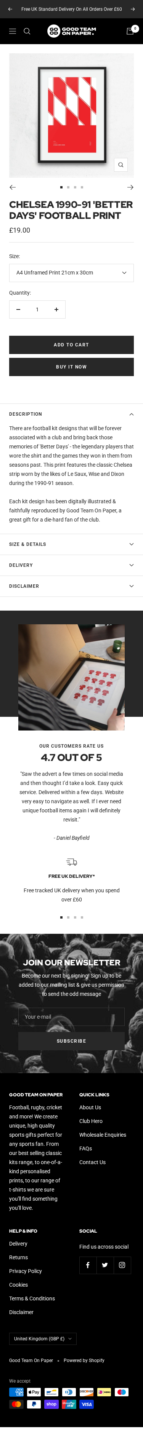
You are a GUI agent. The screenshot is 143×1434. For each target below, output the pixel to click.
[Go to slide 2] (68, 187)
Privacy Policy (25, 1271)
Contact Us (92, 1162)
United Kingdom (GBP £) (39, 1338)
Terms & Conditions (32, 1298)
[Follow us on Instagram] (122, 1265)
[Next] (130, 187)
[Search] (27, 31)
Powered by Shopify (84, 1360)
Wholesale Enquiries (102, 1135)
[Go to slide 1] (61, 187)
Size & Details (27, 544)
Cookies (18, 1285)
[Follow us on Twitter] (105, 1265)
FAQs (85, 1148)
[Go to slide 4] (82, 187)
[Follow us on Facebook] (87, 1265)
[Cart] (130, 31)
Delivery (21, 565)
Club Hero (91, 1121)
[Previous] (12, 187)
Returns (18, 1257)
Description (25, 414)
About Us (90, 1107)
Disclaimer (24, 586)
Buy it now (71, 367)
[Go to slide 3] (75, 187)
